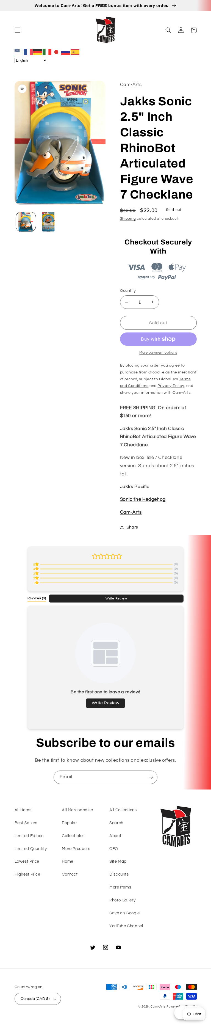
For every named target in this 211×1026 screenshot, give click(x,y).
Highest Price (27, 874)
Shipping (128, 219)
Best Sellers (26, 823)
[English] (19, 51)
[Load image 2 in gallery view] (48, 222)
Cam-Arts (131, 512)
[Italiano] (47, 51)
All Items (23, 810)
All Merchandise (77, 810)
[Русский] (66, 51)
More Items (120, 887)
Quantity (128, 291)
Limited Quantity (31, 849)
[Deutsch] (38, 51)
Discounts (119, 874)
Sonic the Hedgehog (143, 499)
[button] (17, 30)
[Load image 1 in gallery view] (26, 222)
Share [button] (132, 527)
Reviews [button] (36, 598)
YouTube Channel (126, 926)
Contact (69, 874)
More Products (76, 849)
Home (67, 861)
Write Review (116, 598)
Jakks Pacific (134, 486)
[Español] (75, 51)
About (115, 836)
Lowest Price (27, 861)
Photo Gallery (122, 900)
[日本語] (56, 51)
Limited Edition (29, 836)
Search (116, 823)
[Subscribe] (151, 777)
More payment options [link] (158, 352)
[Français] (28, 51)
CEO (113, 849)
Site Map (118, 861)
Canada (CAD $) (35, 999)
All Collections (123, 810)
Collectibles (73, 836)
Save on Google (124, 913)
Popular (69, 823)
